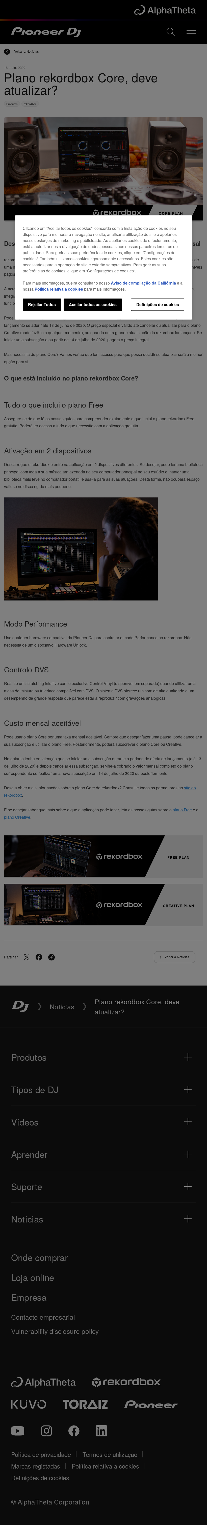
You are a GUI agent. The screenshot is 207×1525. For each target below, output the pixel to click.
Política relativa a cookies (59, 289)
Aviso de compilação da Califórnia (143, 283)
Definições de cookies (157, 304)
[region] (103, 267)
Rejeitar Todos (42, 304)
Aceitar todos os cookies (93, 304)
